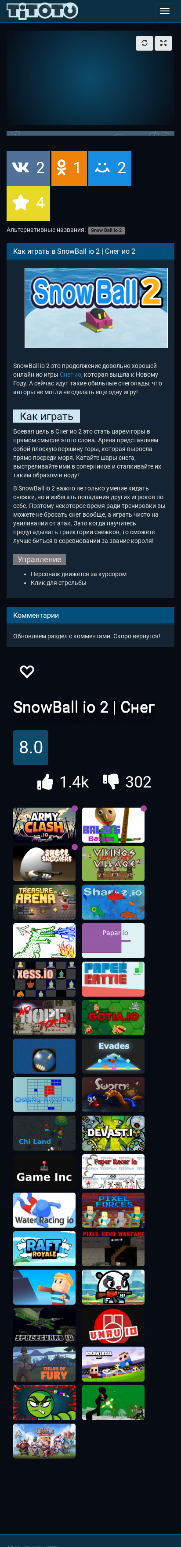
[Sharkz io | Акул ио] (113, 902)
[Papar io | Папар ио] (113, 940)
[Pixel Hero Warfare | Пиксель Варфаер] (113, 1248)
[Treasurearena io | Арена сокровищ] (44, 902)
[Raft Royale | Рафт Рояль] (44, 1248)
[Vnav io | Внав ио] (113, 1325)
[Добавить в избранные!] (26, 674)
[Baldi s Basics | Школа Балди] (113, 825)
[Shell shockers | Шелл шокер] (44, 863)
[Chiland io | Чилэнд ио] (44, 1133)
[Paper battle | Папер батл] (113, 979)
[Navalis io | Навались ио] (44, 1056)
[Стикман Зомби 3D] (113, 1402)
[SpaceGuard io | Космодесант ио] (44, 1325)
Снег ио (70, 374)
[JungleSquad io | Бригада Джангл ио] (113, 1287)
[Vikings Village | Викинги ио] (113, 863)
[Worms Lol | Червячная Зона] (44, 1402)
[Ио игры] (42, 11)
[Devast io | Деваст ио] (113, 1133)
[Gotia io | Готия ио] (113, 1017)
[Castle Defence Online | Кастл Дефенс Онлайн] (44, 1441)
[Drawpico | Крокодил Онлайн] (44, 940)
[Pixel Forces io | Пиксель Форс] (113, 1210)
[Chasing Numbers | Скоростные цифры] (44, 1094)
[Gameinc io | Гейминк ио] (44, 1171)
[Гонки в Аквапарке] (44, 1210)
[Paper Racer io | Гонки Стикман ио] (113, 1171)
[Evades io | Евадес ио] (113, 1056)
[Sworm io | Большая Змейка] (113, 1094)
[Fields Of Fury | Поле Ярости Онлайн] (44, 1364)
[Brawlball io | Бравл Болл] (113, 1364)
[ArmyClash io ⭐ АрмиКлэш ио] (44, 825)
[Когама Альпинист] (44, 1287)
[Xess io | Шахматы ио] (44, 979)
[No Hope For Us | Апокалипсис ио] (44, 1017)
